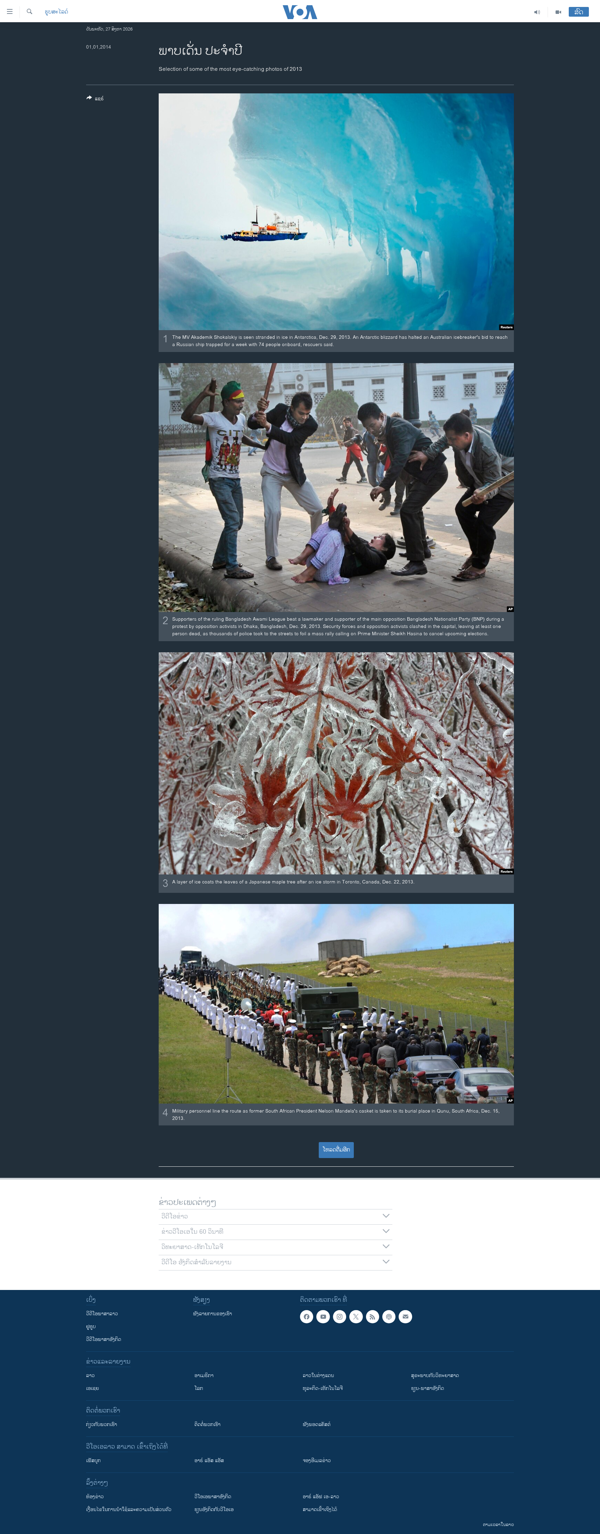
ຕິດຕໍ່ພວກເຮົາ (207, 1424)
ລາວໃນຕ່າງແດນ (318, 1375)
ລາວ (90, 1375)
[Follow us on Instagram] (339, 1316)
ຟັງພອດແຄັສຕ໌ (317, 1424)
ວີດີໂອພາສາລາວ (102, 1313)
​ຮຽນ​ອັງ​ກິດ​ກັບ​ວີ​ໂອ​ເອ (214, 1509)
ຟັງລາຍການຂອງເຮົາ (212, 1313)
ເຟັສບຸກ (93, 1460)
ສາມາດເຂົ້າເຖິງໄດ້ (320, 1509)
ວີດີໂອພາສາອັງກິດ (103, 1339)
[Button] (95, 99)
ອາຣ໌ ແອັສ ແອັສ (209, 1460)
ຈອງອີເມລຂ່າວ (317, 1460)
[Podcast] (388, 1316)
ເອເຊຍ (92, 1388)
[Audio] (537, 12)
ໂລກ (198, 1388)
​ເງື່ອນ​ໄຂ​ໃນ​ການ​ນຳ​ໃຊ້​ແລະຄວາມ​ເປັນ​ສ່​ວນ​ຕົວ (129, 1509)
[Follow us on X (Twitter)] (355, 1316)
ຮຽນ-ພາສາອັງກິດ (427, 1388)
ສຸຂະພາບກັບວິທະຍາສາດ (435, 1375)
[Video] (558, 12)
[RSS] (372, 1316)
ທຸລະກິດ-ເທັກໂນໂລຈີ (323, 1388)
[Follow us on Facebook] (306, 1316)
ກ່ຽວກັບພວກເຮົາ (101, 1424)
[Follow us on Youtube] (323, 1316)
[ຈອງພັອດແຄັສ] (405, 1316)
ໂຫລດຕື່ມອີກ (336, 1150)
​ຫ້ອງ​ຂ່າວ (95, 1496)
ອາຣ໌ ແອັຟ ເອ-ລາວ (321, 1496)
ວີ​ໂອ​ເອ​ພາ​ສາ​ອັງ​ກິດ (212, 1496)
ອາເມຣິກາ (204, 1375)
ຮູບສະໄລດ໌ (56, 12)
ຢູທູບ (91, 1326)
